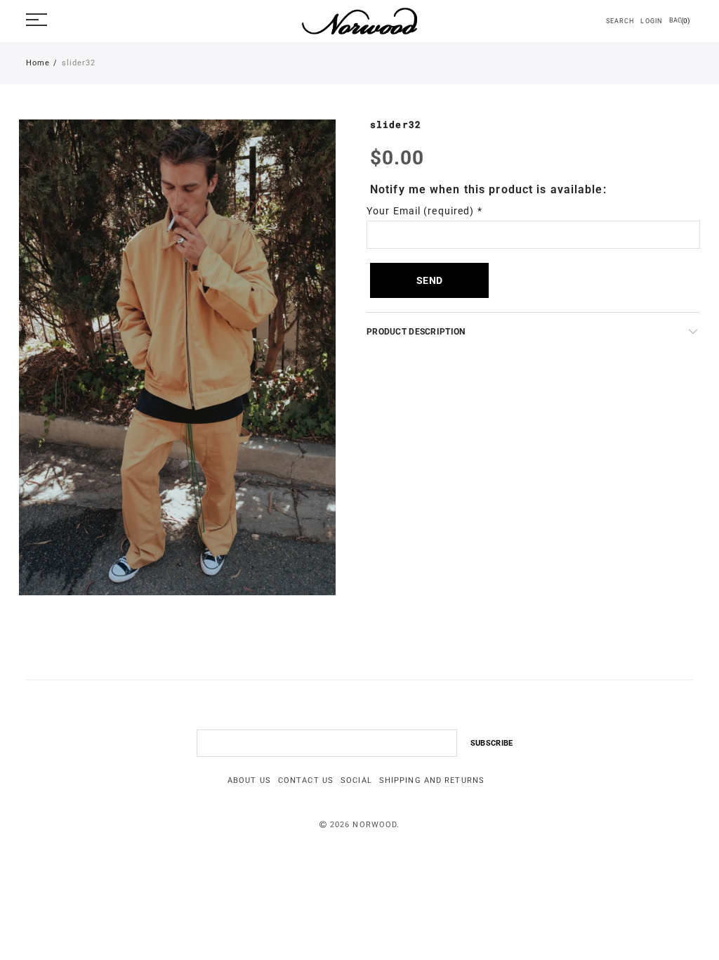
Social (356, 780)
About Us (249, 780)
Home (38, 62)
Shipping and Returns (431, 780)
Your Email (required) (424, 210)
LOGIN (651, 21)
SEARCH (619, 21)
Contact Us (306, 780)
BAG (679, 21)
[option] (177, 357)
